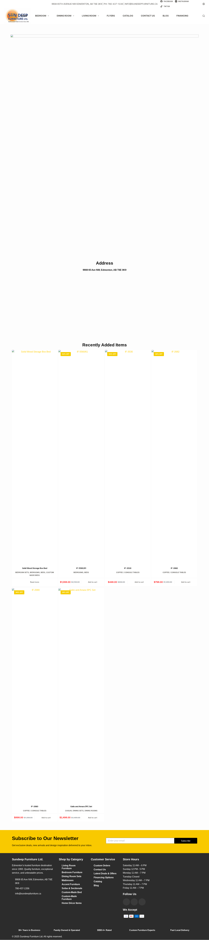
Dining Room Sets (71, 876)
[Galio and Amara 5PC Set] (81, 695)
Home (24, 15)
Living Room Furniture (68, 867)
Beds (43, 572)
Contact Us (100, 869)
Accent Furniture (71, 884)
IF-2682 (174, 568)
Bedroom (40, 15)
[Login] (204, 4)
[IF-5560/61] (81, 456)
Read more (34, 582)
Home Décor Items (72, 903)
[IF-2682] (174, 456)
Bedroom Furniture (72, 872)
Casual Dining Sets (74, 811)
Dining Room (64, 15)
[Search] (204, 16)
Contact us (148, 15)
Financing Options (104, 877)
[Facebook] (126, 901)
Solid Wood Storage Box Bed (34, 568)
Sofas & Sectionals (72, 888)
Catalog (128, 15)
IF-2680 (34, 806)
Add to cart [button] (92, 582)
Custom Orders (102, 865)
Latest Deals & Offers (105, 873)
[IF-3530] (128, 456)
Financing (182, 15)
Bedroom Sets (22, 572)
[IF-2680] (35, 695)
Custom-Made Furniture (69, 897)
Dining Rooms (91, 811)
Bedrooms (35, 572)
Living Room (89, 15)
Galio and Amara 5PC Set (81, 806)
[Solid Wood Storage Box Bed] (35, 456)
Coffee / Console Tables (127, 572)
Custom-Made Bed (72, 892)
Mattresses (68, 880)
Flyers (111, 15)
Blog (166, 15)
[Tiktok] (142, 901)
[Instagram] (134, 901)
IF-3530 (127, 568)
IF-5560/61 (81, 568)
